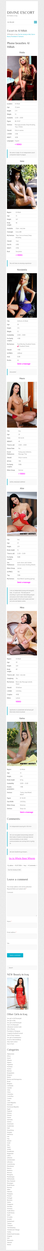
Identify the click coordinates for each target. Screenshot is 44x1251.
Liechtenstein (11, 1160)
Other (8, 1189)
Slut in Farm (10, 1044)
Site (8, 943)
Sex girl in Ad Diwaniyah (14, 1018)
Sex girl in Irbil (11, 1020)
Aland (9, 1058)
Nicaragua (10, 1183)
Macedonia (10, 1166)
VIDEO (18, 701)
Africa (8, 1056)
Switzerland (10, 1221)
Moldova (9, 1170)
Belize (9, 1077)
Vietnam (9, 1242)
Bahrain (9, 1071)
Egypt (8, 1109)
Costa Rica (10, 1096)
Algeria (9, 1062)
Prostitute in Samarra (17, 36)
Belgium (9, 1075)
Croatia (9, 1098)
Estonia (9, 1113)
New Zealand (11, 1181)
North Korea (10, 1185)
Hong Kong (10, 1130)
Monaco (9, 1172)
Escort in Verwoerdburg (14, 1040)
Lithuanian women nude (14, 1027)
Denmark (9, 1105)
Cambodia (10, 1086)
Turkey (9, 1232)
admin (11, 865)
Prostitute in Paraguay (13, 1031)
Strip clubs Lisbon (12, 1042)
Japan (8, 1147)
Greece (9, 1122)
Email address (11, 932)
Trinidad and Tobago (13, 1230)
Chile (8, 1090)
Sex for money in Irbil (24, 34)
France (9, 1117)
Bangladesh (10, 1073)
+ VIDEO (18, 144)
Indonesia (10, 1134)
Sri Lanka (9, 1217)
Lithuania (9, 1162)
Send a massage (23, 363)
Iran (8, 1136)
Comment (10, 892)
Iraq (25, 865)
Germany (9, 1119)
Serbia (9, 1202)
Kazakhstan (10, 1151)
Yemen (9, 1244)
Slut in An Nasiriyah (13, 1025)
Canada (9, 1088)
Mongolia (10, 1175)
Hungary (9, 1132)
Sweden (9, 1219)
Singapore (10, 1204)
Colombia (10, 1094)
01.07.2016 (18, 865)
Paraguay (10, 1194)
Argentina (10, 1064)
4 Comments (32, 865)
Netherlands (10, 1179)
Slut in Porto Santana (13, 1035)
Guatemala (10, 1126)
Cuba (8, 1100)
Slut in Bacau (11, 1029)
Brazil (8, 1081)
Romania (9, 1200)
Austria (9, 1069)
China (8, 1092)
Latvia (9, 1156)
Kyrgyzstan (10, 1153)
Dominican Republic (13, 1107)
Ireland (9, 1141)
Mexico (9, 1168)
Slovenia (9, 1208)
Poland (9, 1196)
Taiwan (9, 1223)
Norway (9, 1187)
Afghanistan (10, 1054)
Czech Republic (11, 1103)
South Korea (10, 1213)
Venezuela (10, 1240)
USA (8, 1238)
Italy (8, 1145)
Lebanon (9, 1158)
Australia (9, 1067)
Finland (9, 1115)
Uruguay (9, 1236)
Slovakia (9, 1206)
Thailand (9, 1225)
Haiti (8, 1128)
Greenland (10, 1124)
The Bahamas (11, 1228)
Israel (8, 1143)
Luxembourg (11, 1164)
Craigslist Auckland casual (15, 1033)
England (9, 1111)
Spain (8, 1215)
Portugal (9, 1198)
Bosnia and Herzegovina (14, 1079)
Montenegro (10, 1177)
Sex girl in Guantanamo (14, 1037)
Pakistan (9, 1192)
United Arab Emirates (13, 1234)
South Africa (10, 1211)
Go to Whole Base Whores (22, 858)
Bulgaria (9, 1083)
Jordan (9, 1149)
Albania (9, 1060)
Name (9, 921)
